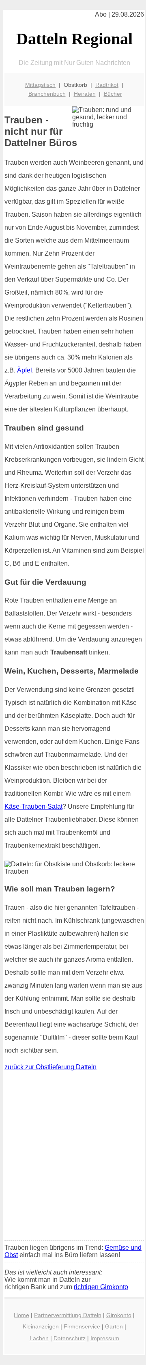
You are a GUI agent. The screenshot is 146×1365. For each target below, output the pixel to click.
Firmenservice (82, 1326)
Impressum (104, 1338)
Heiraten (85, 93)
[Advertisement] (73, 1158)
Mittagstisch (40, 85)
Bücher (113, 93)
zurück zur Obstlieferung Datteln (50, 1067)
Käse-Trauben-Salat (33, 806)
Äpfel (24, 370)
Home (21, 1315)
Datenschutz (70, 1338)
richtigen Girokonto (101, 1286)
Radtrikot (106, 85)
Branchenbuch (47, 93)
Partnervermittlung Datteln (67, 1315)
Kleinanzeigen (41, 1326)
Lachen (39, 1338)
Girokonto (118, 1315)
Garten (114, 1326)
